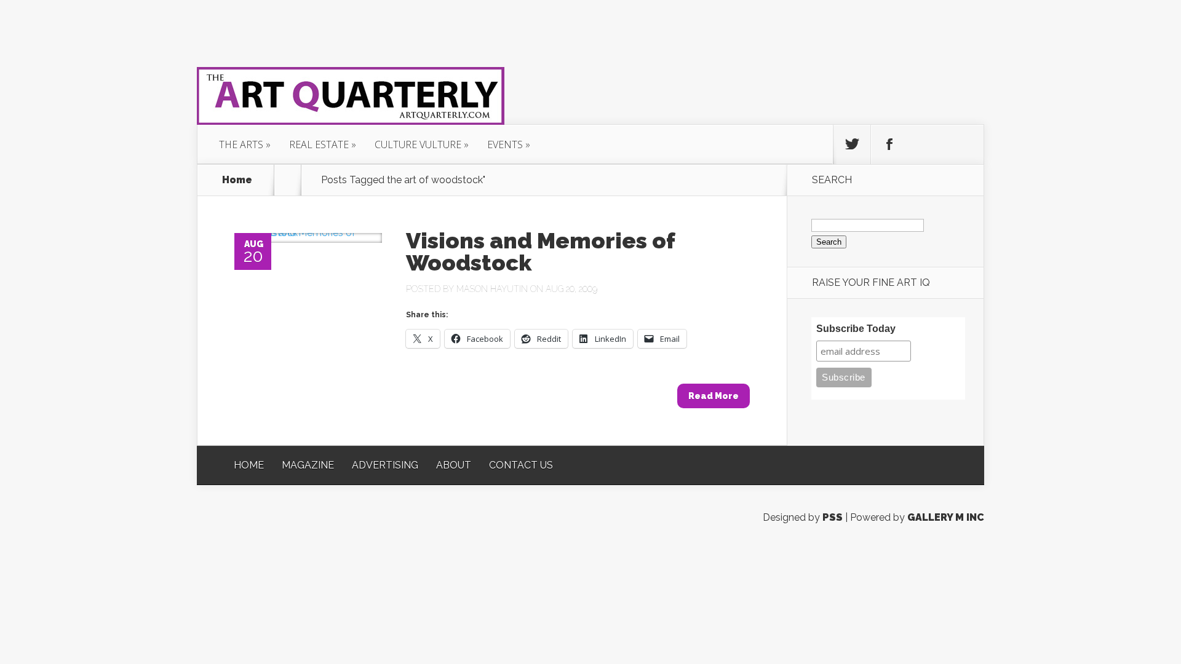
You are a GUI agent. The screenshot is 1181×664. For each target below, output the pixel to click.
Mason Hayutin (492, 289)
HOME (249, 465)
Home (237, 180)
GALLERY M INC (945, 517)
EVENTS (505, 144)
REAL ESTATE (319, 144)
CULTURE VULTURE (418, 144)
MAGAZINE (308, 465)
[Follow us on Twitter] (851, 144)
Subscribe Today (856, 328)
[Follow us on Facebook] (889, 144)
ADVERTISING (385, 465)
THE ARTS (241, 144)
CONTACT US (521, 465)
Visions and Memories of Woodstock (540, 251)
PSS (832, 517)
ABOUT (453, 465)
